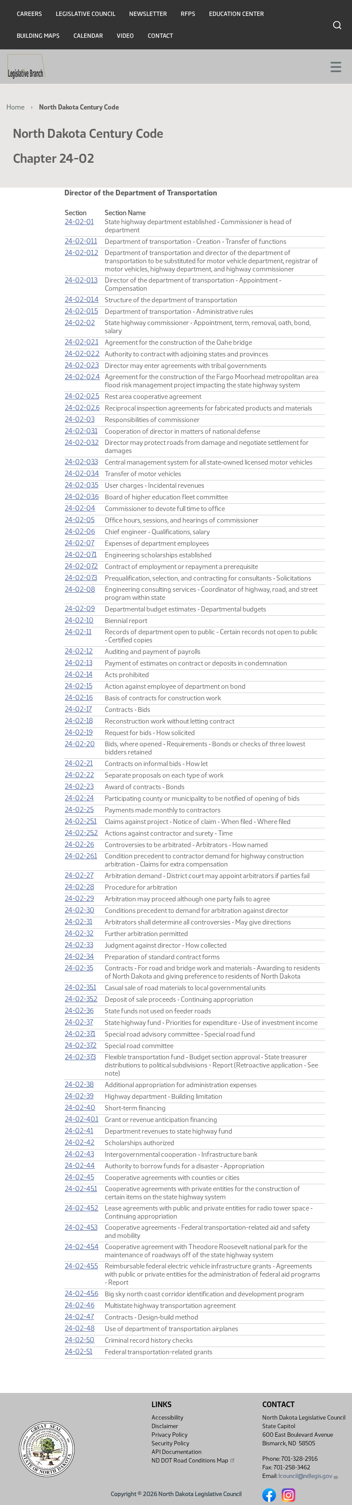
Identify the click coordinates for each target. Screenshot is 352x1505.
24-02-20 (80, 744)
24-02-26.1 (81, 856)
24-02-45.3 (81, 1227)
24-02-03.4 (82, 473)
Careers (29, 14)
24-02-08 (80, 589)
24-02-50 (79, 1340)
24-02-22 (79, 775)
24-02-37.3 (80, 1057)
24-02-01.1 (81, 241)
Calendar (88, 36)
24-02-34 (79, 956)
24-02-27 (79, 875)
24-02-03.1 (81, 431)
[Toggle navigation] (335, 66)
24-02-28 (79, 887)
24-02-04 (80, 508)
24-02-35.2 (81, 999)
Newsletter (148, 14)
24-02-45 (79, 1177)
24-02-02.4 (82, 377)
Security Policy (170, 1443)
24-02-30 (79, 910)
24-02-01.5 (81, 311)
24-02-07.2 (81, 566)
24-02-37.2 (81, 1045)
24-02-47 (79, 1317)
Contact (160, 36)
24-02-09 (80, 609)
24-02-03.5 (81, 485)
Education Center (236, 14)
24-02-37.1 (80, 1034)
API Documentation (176, 1452)
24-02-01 (79, 222)
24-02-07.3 (81, 578)
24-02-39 (79, 1096)
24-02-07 (79, 543)
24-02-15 (78, 686)
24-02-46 (79, 1305)
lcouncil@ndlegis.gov (305, 1476)
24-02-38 (79, 1084)
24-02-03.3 (81, 462)
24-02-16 (79, 697)
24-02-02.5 (82, 396)
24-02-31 (78, 922)
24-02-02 (80, 323)
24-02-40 (80, 1108)
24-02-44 (80, 1165)
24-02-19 (79, 732)
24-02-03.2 (82, 442)
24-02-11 (78, 632)
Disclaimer (165, 1426)
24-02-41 (79, 1131)
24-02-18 (79, 721)
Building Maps (38, 36)
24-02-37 (79, 1022)
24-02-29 (79, 898)
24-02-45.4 (82, 1247)
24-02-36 (79, 1010)
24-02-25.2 (81, 833)
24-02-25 (79, 810)
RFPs (188, 14)
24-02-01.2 (81, 253)
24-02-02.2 (82, 354)
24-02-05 (79, 520)
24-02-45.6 (81, 1293)
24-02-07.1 (81, 554)
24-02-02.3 (82, 365)
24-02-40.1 (81, 1119)
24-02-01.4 (82, 299)
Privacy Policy (170, 1434)
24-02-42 (79, 1142)
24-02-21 (79, 763)
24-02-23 (79, 786)
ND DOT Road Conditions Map (190, 1460)
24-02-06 (80, 531)
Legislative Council (85, 14)
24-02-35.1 (80, 987)
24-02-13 (78, 663)
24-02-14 (79, 674)
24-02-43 (79, 1154)
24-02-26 (79, 844)
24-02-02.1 (81, 342)
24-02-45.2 (81, 1208)
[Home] (26, 66)
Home (15, 107)
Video (125, 36)
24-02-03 (79, 419)
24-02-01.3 (81, 280)
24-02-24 (79, 798)
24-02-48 (79, 1328)
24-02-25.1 (81, 821)
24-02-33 (79, 945)
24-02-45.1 (81, 1189)
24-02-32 (79, 933)
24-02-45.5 (81, 1266)
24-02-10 (79, 620)
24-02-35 (79, 968)
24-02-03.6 (82, 497)
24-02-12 (79, 651)
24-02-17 (78, 709)
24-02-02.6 (82, 408)
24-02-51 (78, 1351)
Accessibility (167, 1417)
